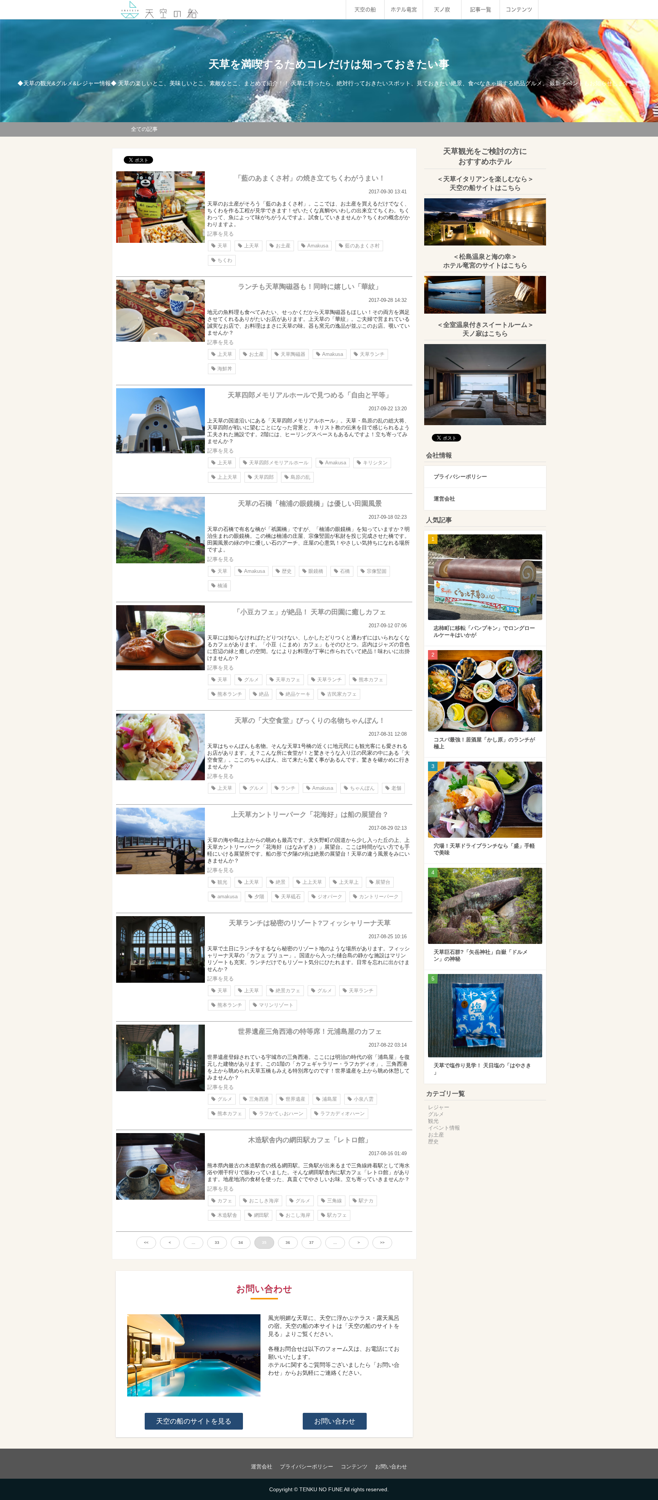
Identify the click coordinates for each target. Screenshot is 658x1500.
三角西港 (259, 1099)
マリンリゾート (276, 1005)
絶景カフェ (288, 990)
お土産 (283, 246)
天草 (222, 246)
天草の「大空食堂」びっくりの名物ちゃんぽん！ (310, 720)
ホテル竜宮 (404, 9)
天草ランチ (372, 354)
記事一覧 (480, 9)
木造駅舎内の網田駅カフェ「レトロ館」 (310, 1140)
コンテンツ (519, 9)
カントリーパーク (379, 896)
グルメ (251, 679)
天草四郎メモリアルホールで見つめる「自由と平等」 (310, 395)
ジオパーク (330, 896)
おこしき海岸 (264, 1201)
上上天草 (227, 477)
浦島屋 (329, 1099)
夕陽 (259, 896)
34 (240, 1242)
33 (217, 1242)
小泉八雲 (364, 1099)
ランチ (288, 788)
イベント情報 (444, 1128)
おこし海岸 (298, 1215)
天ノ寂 (442, 9)
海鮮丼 (224, 368)
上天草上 (349, 882)
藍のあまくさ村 (362, 246)
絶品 (264, 694)
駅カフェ (337, 1215)
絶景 (281, 882)
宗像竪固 (376, 571)
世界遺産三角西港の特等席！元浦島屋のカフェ (310, 1031)
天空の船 (365, 9)
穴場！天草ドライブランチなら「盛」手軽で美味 (484, 849)
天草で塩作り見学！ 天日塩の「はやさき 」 (482, 1068)
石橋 (345, 571)
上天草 (251, 246)
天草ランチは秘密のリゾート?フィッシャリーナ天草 (310, 923)
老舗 (396, 788)
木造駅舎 (227, 1215)
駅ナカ (366, 1201)
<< (146, 1242)
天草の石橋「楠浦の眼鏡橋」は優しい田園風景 (310, 503)
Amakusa (317, 246)
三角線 (334, 1201)
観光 (222, 882)
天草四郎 (264, 477)
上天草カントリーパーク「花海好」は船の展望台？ (310, 814)
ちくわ (224, 260)
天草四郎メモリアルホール (278, 462)
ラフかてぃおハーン (281, 1113)
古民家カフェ (342, 694)
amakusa (227, 896)
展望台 (382, 882)
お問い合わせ (334, 1421)
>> (382, 1242)
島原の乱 (300, 477)
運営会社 (444, 499)
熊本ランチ (229, 694)
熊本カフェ (371, 679)
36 (288, 1242)
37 (311, 1242)
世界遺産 (295, 1099)
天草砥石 (291, 896)
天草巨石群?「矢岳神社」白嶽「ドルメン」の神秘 (481, 955)
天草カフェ (288, 679)
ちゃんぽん (362, 788)
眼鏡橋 (315, 571)
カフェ (224, 1201)
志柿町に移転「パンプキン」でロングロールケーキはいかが (484, 631)
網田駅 (261, 1215)
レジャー (438, 1107)
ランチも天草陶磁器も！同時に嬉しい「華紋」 (310, 286)
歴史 (287, 571)
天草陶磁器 (293, 354)
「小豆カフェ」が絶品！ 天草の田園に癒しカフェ (309, 612)
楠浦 (222, 585)
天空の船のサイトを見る (194, 1421)
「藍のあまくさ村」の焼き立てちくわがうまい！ (310, 178)
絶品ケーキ (298, 694)
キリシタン (375, 462)
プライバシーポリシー (460, 476)
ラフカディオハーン (342, 1113)
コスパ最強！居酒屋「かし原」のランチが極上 (484, 742)
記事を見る (220, 234)
